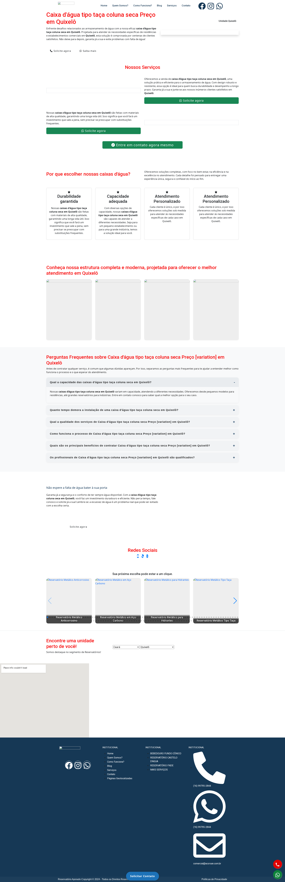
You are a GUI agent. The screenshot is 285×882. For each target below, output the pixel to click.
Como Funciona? (142, 5)
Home (104, 5)
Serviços (172, 5)
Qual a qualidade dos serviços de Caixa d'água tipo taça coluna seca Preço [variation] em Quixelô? (120, 421)
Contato (186, 5)
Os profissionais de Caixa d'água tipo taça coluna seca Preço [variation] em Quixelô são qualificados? (122, 457)
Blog (159, 5)
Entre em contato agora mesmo (145, 144)
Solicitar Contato (142, 876)
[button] (47, 617)
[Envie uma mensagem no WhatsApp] (147, 556)
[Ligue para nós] (142, 556)
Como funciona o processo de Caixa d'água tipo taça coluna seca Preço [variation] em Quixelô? (117, 433)
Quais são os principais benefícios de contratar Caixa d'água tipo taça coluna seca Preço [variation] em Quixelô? (130, 445)
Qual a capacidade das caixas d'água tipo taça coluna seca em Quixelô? (101, 382)
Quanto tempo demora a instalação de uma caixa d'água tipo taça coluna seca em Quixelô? (114, 410)
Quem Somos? (120, 5)
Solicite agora (62, 51)
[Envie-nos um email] (138, 556)
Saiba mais (89, 51)
